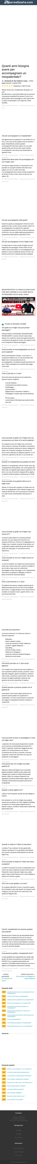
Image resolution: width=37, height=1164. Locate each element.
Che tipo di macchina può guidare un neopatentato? (17, 1007)
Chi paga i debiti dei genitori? (15, 1089)
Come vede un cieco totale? (15, 1099)
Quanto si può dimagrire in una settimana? (19, 1069)
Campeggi (18, 1134)
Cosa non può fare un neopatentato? (17, 996)
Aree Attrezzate (18, 1137)
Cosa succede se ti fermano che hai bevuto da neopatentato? (20, 1015)
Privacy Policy (18, 1155)
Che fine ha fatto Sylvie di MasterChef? (18, 1072)
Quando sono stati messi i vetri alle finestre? (19, 1082)
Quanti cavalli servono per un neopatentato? (20, 1026)
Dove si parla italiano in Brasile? (16, 1086)
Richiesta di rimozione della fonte (11, 105)
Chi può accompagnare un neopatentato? (19, 1003)
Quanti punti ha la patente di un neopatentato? (20, 999)
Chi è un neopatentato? (14, 1019)
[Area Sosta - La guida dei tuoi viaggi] (18, 4)
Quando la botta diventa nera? (16, 1096)
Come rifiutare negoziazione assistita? (18, 1079)
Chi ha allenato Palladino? (14, 1092)
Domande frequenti (18, 1148)
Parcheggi (18, 1130)
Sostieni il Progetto (18, 1152)
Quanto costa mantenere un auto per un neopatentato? (18, 1011)
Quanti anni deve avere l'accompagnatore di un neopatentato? (20, 992)
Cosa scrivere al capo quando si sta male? (19, 1075)
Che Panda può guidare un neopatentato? (19, 1022)
